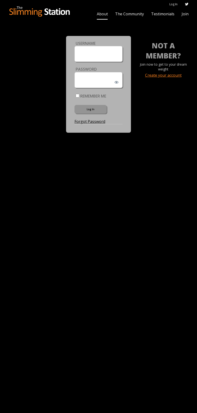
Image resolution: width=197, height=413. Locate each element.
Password (86, 69)
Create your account (163, 75)
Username (86, 43)
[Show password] (116, 81)
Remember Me (92, 96)
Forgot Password (89, 121)
